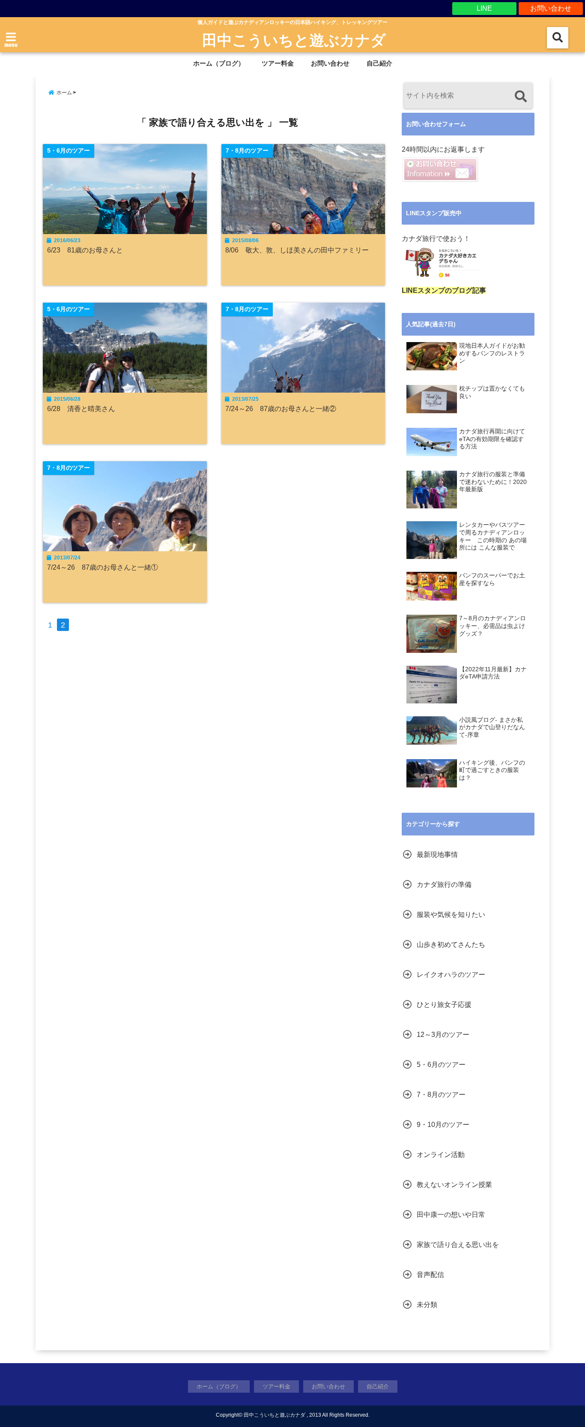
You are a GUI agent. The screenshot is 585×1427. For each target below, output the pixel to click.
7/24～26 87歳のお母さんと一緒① (106, 567)
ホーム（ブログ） (219, 63)
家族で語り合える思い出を (458, 1244)
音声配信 (430, 1274)
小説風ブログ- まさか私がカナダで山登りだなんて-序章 (492, 727)
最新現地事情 (437, 854)
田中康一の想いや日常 (451, 1214)
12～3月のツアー (443, 1034)
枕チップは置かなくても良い (492, 392)
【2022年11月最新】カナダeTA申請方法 (493, 673)
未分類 (427, 1304)
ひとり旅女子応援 (444, 1004)
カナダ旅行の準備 (444, 884)
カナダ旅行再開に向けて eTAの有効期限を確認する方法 (492, 439)
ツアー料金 (278, 63)
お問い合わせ (550, 8)
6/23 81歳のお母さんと (85, 250)
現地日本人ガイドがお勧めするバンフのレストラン (492, 353)
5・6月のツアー (441, 1064)
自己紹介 (379, 63)
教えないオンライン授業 (454, 1184)
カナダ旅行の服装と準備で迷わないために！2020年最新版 (493, 482)
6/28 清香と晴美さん (81, 408)
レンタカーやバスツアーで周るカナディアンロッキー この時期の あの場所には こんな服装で (493, 536)
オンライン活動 (441, 1154)
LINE (484, 8)
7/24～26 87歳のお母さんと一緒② (284, 408)
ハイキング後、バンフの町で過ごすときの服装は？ (492, 770)
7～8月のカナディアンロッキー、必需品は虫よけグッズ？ (492, 626)
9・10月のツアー (443, 1124)
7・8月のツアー (441, 1094)
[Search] (520, 96)
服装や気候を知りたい (451, 914)
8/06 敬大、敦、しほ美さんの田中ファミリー (297, 250)
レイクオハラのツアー (451, 974)
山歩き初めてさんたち (451, 944)
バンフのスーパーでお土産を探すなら (492, 579)
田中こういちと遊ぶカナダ (294, 39)
